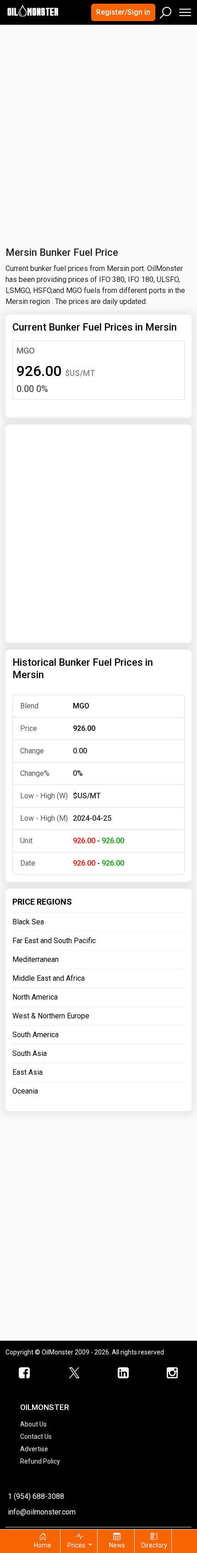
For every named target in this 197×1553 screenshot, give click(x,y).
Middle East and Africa (48, 978)
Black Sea (28, 921)
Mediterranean (35, 959)
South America (35, 1034)
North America (35, 997)
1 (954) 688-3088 (36, 1496)
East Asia (27, 1072)
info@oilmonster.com (42, 1512)
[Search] (166, 10)
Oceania (25, 1091)
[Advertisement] (98, 130)
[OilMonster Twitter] (74, 1373)
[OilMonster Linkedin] (123, 1373)
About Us (33, 1424)
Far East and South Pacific (54, 940)
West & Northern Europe (50, 1015)
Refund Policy (40, 1461)
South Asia (29, 1053)
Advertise (34, 1449)
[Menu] (184, 10)
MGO (25, 350)
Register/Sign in (123, 12)
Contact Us (36, 1436)
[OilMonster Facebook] (24, 1373)
